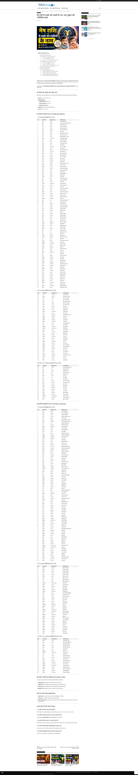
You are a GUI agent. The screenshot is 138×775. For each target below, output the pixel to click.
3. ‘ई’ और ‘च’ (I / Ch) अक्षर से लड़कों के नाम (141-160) (50, 60)
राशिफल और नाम (52, 11)
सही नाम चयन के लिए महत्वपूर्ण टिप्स (45, 67)
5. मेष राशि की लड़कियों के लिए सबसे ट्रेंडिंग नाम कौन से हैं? (50, 75)
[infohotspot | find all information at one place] (46, 4)
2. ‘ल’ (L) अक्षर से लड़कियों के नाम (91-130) (48, 63)
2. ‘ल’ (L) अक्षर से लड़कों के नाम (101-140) (48, 58)
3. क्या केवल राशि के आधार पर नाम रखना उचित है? (49, 72)
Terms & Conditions (95, 772)
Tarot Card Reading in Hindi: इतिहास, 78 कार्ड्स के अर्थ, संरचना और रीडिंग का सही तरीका (94, 22)
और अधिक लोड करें (91, 38)
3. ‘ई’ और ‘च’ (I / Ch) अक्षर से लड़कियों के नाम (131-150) (50, 65)
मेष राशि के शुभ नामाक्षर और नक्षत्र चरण (45, 55)
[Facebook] (96, 0)
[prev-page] (37, 768)
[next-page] (39, 768)
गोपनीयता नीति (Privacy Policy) (79, 772)
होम (40, 11)
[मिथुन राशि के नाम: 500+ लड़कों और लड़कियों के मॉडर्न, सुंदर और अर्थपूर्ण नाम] (72, 759)
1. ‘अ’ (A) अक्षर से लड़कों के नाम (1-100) (48, 57)
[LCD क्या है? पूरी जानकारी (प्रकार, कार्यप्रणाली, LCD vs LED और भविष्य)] (84, 34)
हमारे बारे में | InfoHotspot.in (87, 772)
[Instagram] (97, 0)
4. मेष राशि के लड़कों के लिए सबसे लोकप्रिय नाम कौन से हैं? (50, 74)
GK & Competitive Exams (45, 11)
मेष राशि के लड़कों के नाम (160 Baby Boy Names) (47, 56)
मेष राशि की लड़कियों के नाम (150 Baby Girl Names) (48, 61)
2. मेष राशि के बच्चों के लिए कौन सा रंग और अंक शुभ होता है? (50, 71)
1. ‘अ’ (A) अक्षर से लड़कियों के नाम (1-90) (48, 62)
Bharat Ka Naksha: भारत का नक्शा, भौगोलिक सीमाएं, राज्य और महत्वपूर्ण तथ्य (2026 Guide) (94, 28)
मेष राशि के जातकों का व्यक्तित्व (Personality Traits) (47, 66)
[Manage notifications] (2, 772)
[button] (100, 8)
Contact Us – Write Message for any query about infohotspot (65, 772)
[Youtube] (100, 0)
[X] (99, 0)
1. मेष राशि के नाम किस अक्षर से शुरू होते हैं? (48, 70)
